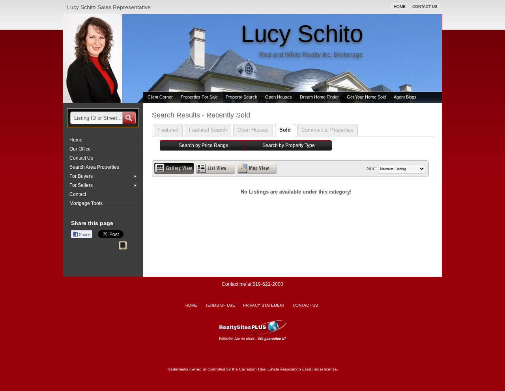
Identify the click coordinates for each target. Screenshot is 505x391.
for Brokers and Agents (287, 353)
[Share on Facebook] (81, 234)
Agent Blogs (405, 97)
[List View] (215, 168)
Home (75, 140)
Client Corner (160, 97)
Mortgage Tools (86, 203)
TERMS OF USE (220, 305)
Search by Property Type (288, 145)
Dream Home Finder (319, 97)
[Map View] (257, 168)
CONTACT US (425, 6)
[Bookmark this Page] (123, 246)
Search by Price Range (203, 145)
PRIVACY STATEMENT (264, 305)
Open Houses (278, 97)
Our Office (80, 149)
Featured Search (208, 130)
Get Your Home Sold (366, 97)
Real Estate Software (245, 353)
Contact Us (81, 158)
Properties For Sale (199, 97)
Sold (285, 130)
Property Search (241, 97)
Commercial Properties (327, 130)
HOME (400, 6)
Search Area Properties (94, 167)
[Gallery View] (174, 168)
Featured (168, 130)
